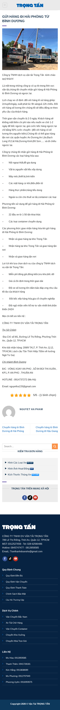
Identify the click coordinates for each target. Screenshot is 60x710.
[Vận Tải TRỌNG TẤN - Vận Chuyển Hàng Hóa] (30, 5)
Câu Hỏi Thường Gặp (15, 600)
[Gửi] (55, 446)
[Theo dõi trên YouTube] (35, 497)
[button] (4, 5)
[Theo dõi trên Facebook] (24, 497)
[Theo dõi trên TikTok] (30, 497)
